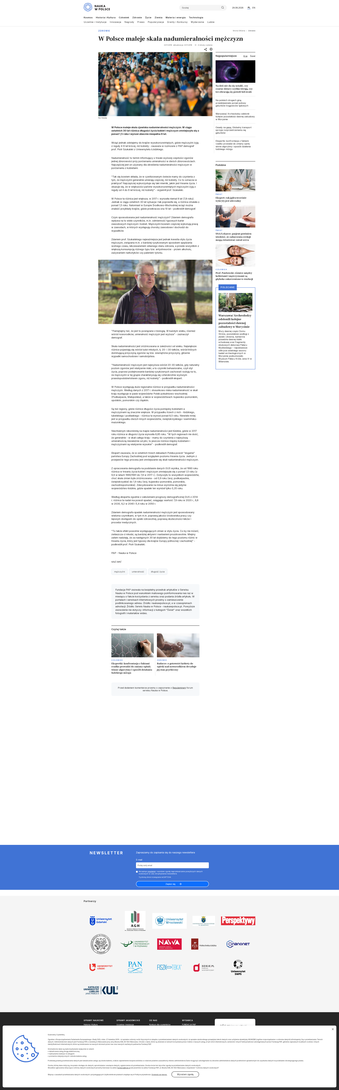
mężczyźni (119, 571)
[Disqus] (155, 735)
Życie (148, 17)
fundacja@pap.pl (123, 1068)
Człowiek (124, 17)
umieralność (138, 571)
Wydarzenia (197, 22)
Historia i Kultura (106, 17)
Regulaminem (179, 687)
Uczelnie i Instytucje (95, 22)
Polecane (228, 287)
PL (249, 7)
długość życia (158, 571)
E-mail (139, 859)
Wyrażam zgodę (185, 1074)
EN (253, 7)
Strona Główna (239, 31)
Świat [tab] (252, 56)
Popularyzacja (156, 22)
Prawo (141, 22)
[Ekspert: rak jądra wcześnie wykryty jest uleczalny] (235, 186)
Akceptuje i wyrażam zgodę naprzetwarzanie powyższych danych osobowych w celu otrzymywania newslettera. (171, 872)
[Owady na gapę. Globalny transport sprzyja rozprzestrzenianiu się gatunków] (235, 130)
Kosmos (88, 17)
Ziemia (158, 17)
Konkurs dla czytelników (159, 1024)
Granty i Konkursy (177, 22)
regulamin (152, 871)
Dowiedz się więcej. (159, 1075)
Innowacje (115, 22)
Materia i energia (176, 17)
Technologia (196, 17)
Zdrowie (137, 17)
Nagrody (129, 22)
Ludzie (211, 22)
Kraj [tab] (245, 56)
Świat (219, 194)
